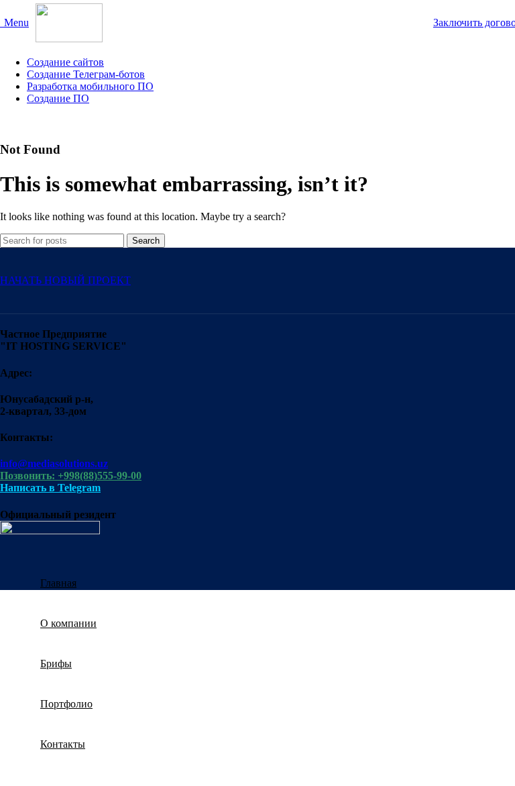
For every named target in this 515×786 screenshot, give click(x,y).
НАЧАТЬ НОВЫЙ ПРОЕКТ (65, 280)
